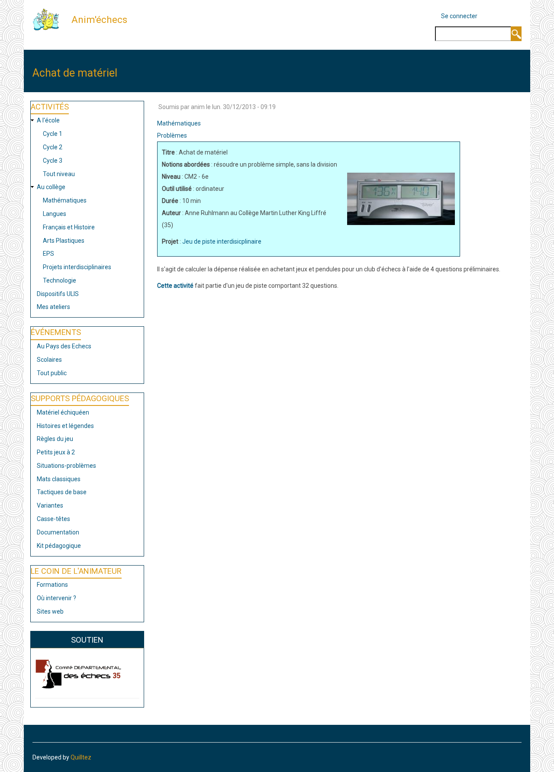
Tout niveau (59, 173)
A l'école (48, 120)
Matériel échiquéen (63, 412)
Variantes (50, 505)
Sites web (50, 611)
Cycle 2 (52, 147)
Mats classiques (59, 479)
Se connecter (459, 16)
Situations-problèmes (66, 465)
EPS (48, 253)
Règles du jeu (55, 438)
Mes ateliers (53, 306)
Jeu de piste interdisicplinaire (221, 241)
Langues (54, 213)
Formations (52, 584)
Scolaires (49, 359)
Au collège (51, 186)
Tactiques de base (62, 492)
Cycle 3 (52, 160)
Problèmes (172, 135)
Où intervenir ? (56, 598)
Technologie (59, 280)
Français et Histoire (69, 227)
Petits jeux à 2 (56, 452)
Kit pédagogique (59, 545)
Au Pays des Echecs (64, 346)
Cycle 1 (52, 133)
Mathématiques (65, 200)
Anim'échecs (99, 19)
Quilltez (81, 757)
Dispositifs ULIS (58, 293)
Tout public (52, 373)
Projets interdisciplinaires (77, 267)
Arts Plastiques (63, 240)
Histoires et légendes (65, 425)
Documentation (58, 532)
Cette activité (175, 285)
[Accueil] (49, 19)
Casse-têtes (53, 518)
